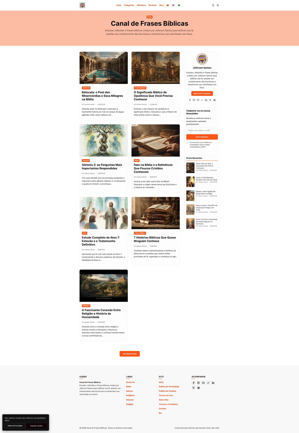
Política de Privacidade (169, 386)
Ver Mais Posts (130, 354)
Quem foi (130, 382)
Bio (160, 413)
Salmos (129, 391)
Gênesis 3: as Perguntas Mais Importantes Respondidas (102, 166)
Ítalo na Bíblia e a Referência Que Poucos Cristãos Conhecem (153, 168)
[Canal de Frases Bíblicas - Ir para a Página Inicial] (82, 5)
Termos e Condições (168, 404)
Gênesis (130, 400)
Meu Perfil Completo (202, 93)
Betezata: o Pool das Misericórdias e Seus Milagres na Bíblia (102, 96)
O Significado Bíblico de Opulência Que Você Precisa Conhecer (153, 96)
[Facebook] (190, 100)
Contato (162, 408)
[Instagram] (194, 100)
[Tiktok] (202, 100)
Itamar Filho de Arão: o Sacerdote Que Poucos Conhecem (204, 166)
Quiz (161, 5)
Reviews (153, 5)
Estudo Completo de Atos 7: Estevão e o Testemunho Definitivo (101, 241)
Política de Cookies (167, 391)
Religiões (130, 395)
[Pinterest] (214, 100)
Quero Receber (202, 137)
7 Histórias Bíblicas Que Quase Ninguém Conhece (155, 239)
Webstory (141, 5)
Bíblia (128, 386)
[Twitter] (210, 100)
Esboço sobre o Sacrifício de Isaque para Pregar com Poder (206, 207)
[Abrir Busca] (213, 5)
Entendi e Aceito (36, 426)
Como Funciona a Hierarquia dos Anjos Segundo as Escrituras (206, 221)
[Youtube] (198, 100)
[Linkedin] (206, 100)
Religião (129, 404)
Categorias (129, 5)
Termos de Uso (166, 395)
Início (118, 5)
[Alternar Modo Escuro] (218, 5)
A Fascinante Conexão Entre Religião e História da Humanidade (101, 313)
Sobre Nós (163, 400)
